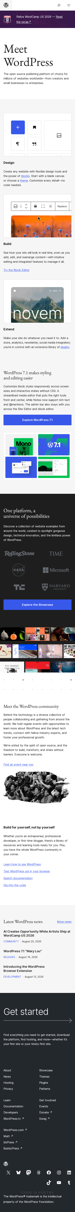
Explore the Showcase (37, 604)
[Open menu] (69, 5)
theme (24, 180)
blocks (25, 176)
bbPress (10, 1142)
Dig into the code (14, 885)
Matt (8, 1136)
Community (11, 941)
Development (12, 976)
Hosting (8, 1082)
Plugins (43, 1082)
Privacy (8, 1088)
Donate (45, 1112)
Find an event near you (18, 764)
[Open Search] (59, 5)
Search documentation (18, 878)
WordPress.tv (13, 1118)
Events (43, 1106)
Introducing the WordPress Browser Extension (24, 968)
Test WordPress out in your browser (26, 871)
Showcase (46, 1070)
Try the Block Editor (16, 270)
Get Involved (47, 1100)
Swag (44, 1118)
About (7, 1070)
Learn (7, 1100)
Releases (9, 957)
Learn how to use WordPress (22, 864)
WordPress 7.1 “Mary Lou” (22, 951)
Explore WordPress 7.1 (37, 420)
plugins (65, 347)
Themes (44, 1076)
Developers (10, 1112)
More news (64, 921)
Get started (25, 1012)
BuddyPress (12, 1148)
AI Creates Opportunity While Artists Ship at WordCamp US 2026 (36, 933)
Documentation (13, 1106)
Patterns (44, 1088)
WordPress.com (15, 1130)
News (7, 1076)
